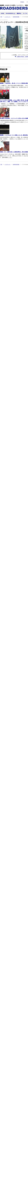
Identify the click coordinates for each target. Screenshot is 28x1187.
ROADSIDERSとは (10, 13)
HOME (2, 13)
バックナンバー (7, 16)
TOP (1, 16)
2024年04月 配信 (16, 16)
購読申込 (19, 13)
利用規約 (22, 2)
